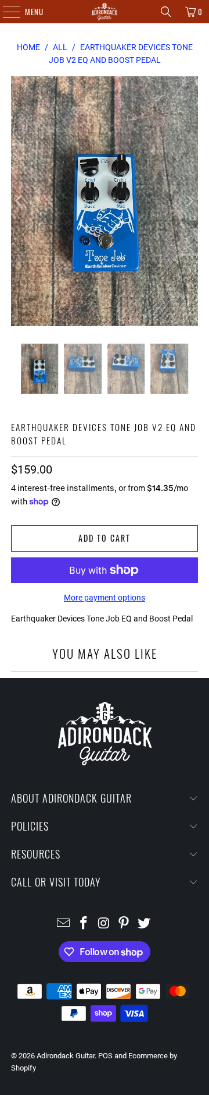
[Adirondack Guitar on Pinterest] (124, 924)
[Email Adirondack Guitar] (64, 924)
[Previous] (19, 201)
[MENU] (5, 11)
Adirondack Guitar (66, 1055)
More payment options (104, 597)
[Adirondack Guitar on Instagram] (104, 924)
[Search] (166, 11)
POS (105, 1055)
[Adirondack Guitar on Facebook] (83, 924)
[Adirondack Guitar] (104, 11)
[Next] (189, 201)
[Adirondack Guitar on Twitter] (144, 924)
